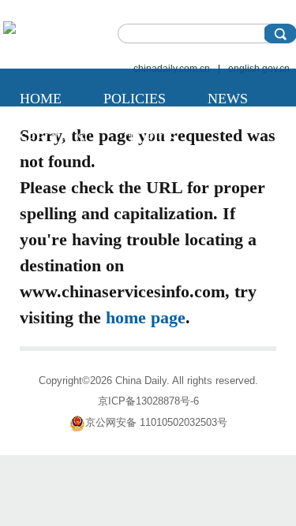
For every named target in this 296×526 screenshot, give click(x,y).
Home (41, 98)
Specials (52, 138)
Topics (151, 138)
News (228, 98)
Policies (134, 98)
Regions (50, 177)
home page (145, 317)
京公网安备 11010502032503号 (156, 422)
